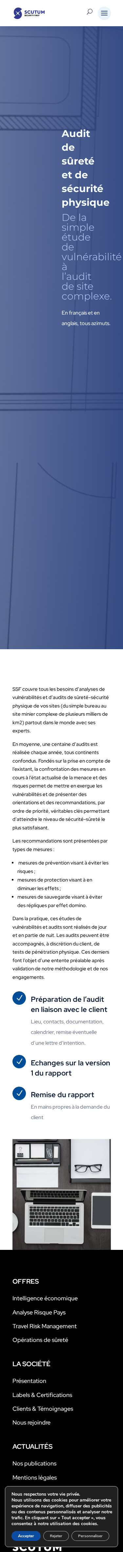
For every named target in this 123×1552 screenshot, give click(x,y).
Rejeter (56, 1536)
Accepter (26, 1536)
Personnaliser (90, 1536)
